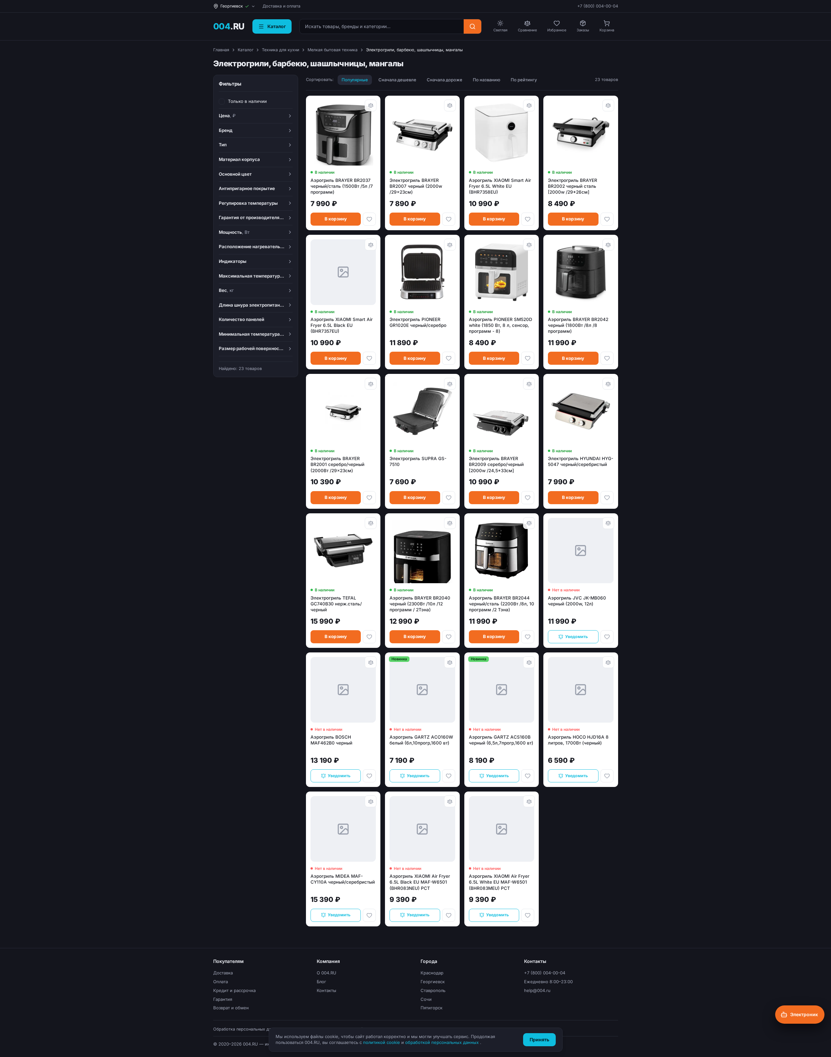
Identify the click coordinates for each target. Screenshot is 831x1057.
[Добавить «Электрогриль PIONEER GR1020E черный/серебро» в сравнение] (450, 244)
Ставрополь (433, 990)
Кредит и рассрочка (234, 990)
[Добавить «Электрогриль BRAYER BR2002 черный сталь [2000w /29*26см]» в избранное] (607, 219)
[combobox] (382, 26)
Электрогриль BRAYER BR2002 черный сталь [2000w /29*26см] (572, 186)
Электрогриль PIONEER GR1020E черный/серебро (418, 322)
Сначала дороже (444, 79)
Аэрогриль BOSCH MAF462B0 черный (331, 739)
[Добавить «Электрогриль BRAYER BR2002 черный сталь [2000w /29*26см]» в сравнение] (608, 105)
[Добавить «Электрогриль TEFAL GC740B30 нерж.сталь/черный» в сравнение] (370, 523)
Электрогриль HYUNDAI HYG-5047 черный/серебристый (580, 461)
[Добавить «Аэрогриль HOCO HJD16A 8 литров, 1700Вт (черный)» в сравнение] (608, 662)
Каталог (245, 49)
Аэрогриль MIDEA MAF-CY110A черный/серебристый (343, 879)
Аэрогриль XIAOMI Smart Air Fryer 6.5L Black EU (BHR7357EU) (342, 325)
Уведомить (576, 636)
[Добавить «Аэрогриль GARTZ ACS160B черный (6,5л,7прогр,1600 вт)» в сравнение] (529, 662)
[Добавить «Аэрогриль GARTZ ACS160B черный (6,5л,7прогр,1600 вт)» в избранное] (527, 775)
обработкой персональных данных (442, 1042)
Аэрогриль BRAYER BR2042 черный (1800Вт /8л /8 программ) (578, 325)
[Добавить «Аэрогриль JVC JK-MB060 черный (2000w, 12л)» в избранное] (607, 636)
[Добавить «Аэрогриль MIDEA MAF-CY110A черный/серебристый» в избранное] (369, 915)
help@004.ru (537, 990)
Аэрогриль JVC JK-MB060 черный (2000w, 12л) (577, 600)
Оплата (220, 981)
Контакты (326, 990)
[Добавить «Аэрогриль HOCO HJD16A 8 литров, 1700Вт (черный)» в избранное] (607, 775)
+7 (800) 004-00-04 (597, 6)
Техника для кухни (280, 49)
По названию (486, 79)
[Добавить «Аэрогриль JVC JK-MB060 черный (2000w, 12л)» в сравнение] (608, 523)
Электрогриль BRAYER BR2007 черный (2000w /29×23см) (416, 186)
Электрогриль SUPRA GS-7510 (418, 461)
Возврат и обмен (231, 1007)
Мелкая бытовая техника (333, 49)
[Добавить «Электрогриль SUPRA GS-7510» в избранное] (448, 497)
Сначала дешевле (397, 79)
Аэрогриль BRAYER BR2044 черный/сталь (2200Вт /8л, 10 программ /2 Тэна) (501, 603)
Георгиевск (433, 981)
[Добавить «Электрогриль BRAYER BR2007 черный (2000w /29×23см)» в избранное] (448, 219)
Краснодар (432, 972)
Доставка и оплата (281, 6)
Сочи (426, 999)
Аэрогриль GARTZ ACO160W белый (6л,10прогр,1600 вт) (421, 739)
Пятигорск (431, 1007)
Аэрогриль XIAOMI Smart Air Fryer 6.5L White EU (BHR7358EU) (500, 186)
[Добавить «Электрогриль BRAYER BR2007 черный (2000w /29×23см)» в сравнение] (450, 105)
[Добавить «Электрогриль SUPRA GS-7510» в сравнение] (450, 384)
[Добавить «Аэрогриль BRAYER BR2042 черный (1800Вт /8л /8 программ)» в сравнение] (608, 244)
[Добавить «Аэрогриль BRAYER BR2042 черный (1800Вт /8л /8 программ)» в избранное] (607, 358)
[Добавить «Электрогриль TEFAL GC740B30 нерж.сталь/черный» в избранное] (369, 636)
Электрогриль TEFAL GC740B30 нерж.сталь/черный (336, 603)
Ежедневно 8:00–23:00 (548, 981)
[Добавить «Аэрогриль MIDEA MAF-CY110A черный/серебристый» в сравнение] (370, 801)
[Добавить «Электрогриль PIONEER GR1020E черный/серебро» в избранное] (448, 358)
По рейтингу (524, 79)
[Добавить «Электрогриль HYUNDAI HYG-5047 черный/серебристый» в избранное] (607, 497)
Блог (321, 981)
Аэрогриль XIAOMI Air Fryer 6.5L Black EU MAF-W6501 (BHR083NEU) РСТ (420, 881)
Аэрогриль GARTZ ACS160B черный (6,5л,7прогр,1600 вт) (501, 739)
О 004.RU (326, 972)
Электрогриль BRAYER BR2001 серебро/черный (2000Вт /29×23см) (337, 464)
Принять (539, 1039)
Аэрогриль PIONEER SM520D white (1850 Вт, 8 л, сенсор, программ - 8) (500, 325)
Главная (221, 49)
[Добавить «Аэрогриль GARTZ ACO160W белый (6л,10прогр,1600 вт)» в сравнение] (450, 662)
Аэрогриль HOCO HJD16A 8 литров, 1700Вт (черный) (578, 739)
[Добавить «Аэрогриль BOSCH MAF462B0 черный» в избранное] (369, 775)
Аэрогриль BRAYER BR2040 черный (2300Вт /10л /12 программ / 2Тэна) (420, 603)
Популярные (355, 79)
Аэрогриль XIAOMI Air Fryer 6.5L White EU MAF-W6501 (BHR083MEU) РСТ (499, 881)
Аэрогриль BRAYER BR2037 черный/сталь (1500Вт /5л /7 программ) (342, 186)
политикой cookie (382, 1042)
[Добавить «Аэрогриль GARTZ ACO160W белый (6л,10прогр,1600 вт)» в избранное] (448, 775)
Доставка (223, 972)
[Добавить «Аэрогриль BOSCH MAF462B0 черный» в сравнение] (370, 662)
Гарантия (222, 999)
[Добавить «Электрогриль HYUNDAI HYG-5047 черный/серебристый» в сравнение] (608, 384)
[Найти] (472, 26)
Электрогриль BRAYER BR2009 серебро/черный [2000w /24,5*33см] (496, 464)
